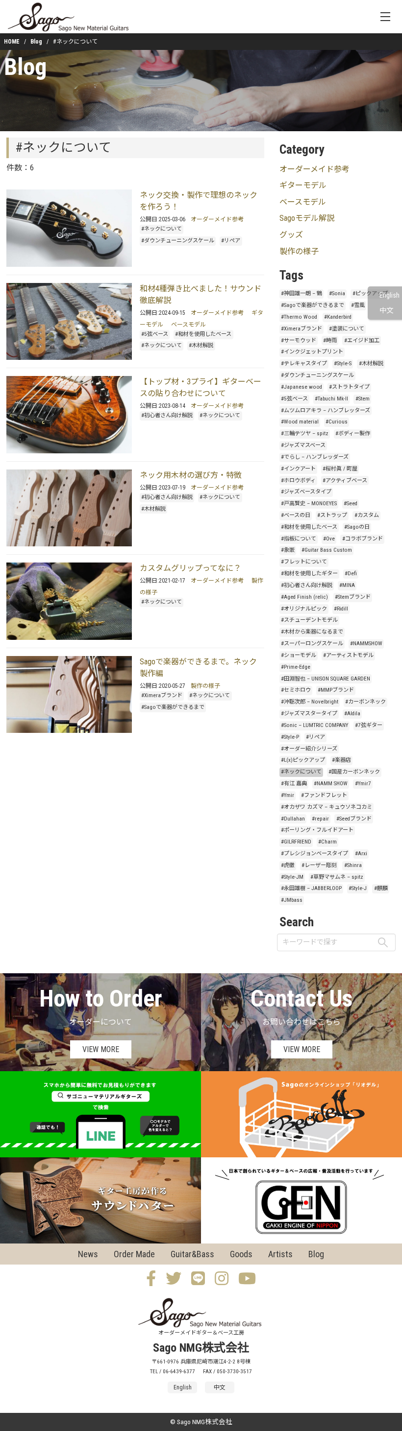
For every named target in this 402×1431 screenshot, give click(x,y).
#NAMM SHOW (331, 783)
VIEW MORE (100, 1049)
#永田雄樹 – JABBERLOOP (311, 888)
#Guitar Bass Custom (327, 550)
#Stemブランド (353, 597)
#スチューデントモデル (309, 620)
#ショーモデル (298, 655)
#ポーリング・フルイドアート (317, 830)
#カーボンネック (365, 702)
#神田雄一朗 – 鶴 (301, 293)
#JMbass (291, 900)
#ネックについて (161, 229)
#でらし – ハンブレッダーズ (315, 457)
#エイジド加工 (361, 340)
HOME (12, 41)
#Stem (362, 399)
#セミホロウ (296, 690)
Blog (36, 41)
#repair (320, 819)
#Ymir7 (363, 783)
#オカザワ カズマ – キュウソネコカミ (326, 807)
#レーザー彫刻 (319, 865)
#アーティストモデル (348, 655)
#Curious (337, 422)
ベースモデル (188, 324)
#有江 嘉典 (294, 783)
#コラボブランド (362, 539)
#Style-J (358, 888)
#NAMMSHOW (366, 643)
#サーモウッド (298, 340)
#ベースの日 (295, 515)
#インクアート (298, 469)
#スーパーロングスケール (312, 643)
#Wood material (300, 422)
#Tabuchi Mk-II (331, 399)
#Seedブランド (354, 819)
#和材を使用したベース (203, 334)
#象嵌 (288, 550)
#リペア (230, 240)
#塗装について (346, 329)
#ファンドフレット (324, 795)
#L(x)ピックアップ (303, 760)
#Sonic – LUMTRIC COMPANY (314, 725)
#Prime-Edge (295, 667)
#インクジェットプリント (312, 352)
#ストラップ (332, 515)
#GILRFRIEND (296, 842)
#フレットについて (304, 562)
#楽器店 (341, 760)
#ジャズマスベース (303, 445)
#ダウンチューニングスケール (177, 240)
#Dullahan (293, 819)
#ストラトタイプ (349, 387)
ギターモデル (303, 185)
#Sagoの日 (357, 527)
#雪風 (358, 305)
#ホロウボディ (298, 480)
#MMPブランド (336, 690)
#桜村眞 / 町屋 (340, 469)
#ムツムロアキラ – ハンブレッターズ (325, 410)
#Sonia (337, 293)
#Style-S (343, 363)
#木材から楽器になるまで (312, 632)
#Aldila (352, 713)
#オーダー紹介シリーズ (309, 749)
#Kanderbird (338, 317)
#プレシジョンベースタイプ (314, 853)
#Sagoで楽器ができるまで (172, 707)
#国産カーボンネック (354, 772)
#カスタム (366, 515)
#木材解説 (201, 345)
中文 (386, 310)
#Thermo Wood (299, 317)
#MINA (347, 585)
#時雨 (330, 340)
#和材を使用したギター (309, 573)
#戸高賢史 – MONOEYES (309, 503)
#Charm (327, 842)
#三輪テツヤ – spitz (304, 433)
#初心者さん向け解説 (167, 415)
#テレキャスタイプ (304, 363)
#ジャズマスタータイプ (309, 713)
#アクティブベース (345, 480)
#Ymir (287, 795)
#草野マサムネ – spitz (336, 877)
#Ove (329, 539)
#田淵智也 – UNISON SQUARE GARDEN (325, 679)
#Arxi (361, 853)
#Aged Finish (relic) (304, 597)
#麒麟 (381, 888)
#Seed (350, 503)
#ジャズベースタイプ (306, 492)
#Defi (351, 573)
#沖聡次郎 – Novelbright (309, 702)
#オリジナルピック (304, 609)
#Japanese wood (301, 387)
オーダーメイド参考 (217, 219)
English (389, 295)
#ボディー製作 (352, 433)
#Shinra (353, 865)
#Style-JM (292, 877)
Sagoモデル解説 (306, 218)
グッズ (291, 234)
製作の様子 (205, 685)
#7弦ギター (368, 725)
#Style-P (290, 737)
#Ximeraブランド (161, 695)
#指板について (298, 539)
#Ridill (341, 609)
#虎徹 (288, 865)
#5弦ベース (154, 334)
